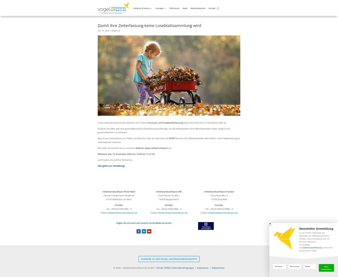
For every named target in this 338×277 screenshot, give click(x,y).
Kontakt (212, 8)
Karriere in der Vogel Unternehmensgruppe (169, 259)
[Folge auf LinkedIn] (144, 231)
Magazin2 (115, 30)
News (185, 8)
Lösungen (159, 8)
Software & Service (141, 8)
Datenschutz (218, 267)
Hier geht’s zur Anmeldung (111, 165)
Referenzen (175, 8)
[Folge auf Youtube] (149, 231)
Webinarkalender (198, 8)
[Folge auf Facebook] (139, 231)
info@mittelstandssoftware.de (122, 212)
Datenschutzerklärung (312, 247)
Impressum (202, 267)
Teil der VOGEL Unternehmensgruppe (175, 267)
